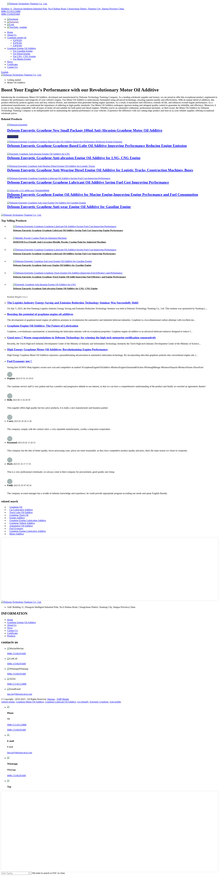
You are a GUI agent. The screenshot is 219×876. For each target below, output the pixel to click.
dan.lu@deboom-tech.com (19, 694)
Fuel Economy (16, 528)
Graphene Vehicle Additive (22, 523)
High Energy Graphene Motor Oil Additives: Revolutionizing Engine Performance (57, 349)
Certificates (12, 64)
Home (10, 32)
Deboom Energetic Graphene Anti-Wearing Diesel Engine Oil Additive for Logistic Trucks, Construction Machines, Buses (100, 170)
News (10, 61)
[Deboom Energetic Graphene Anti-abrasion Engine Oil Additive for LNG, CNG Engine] (38, 154)
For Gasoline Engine (23, 51)
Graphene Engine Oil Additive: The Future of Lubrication (42, 325)
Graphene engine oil (16, 37)
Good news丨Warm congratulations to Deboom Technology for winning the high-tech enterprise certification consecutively (81, 337)
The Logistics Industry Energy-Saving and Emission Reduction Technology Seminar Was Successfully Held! (73, 302)
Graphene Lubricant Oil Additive (60, 702)
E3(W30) (17, 43)
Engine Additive (17, 517)
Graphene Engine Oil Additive (21, 48)
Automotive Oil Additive (21, 526)
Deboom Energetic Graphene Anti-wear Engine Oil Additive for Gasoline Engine (69, 207)
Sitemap (51, 699)
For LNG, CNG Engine (24, 56)
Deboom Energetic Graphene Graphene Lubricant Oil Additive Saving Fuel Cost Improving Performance (88, 182)
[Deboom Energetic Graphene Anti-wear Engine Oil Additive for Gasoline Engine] (46, 203)
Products (11, 636)
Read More (12, 136)
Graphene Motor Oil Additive (30, 702)
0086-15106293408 (10, 14)
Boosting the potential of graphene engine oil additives (40, 314)
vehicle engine (8, 702)
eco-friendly (82, 702)
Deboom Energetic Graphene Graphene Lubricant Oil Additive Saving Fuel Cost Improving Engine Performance (68, 230)
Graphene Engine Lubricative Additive (27, 531)
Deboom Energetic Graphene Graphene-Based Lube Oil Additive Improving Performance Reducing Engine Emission (97, 146)
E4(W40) (17, 45)
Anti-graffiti (115, 702)
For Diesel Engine (21, 53)
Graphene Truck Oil (18, 515)
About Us (11, 35)
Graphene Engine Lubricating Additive (27, 520)
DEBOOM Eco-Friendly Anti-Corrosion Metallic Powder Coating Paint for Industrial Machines (59, 242)
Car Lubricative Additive (21, 509)
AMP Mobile (63, 699)
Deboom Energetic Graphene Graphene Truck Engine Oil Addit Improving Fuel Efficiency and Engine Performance (69, 277)
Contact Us (12, 67)
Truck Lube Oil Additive (21, 512)
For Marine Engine (22, 59)
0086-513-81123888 (10, 11)
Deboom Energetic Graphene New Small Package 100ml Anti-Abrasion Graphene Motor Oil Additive (84, 130)
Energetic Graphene (99, 702)
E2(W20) (17, 40)
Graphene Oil (15, 507)
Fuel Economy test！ (19, 361)
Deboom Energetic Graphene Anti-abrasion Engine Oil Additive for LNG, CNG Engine (73, 158)
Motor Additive (16, 534)
